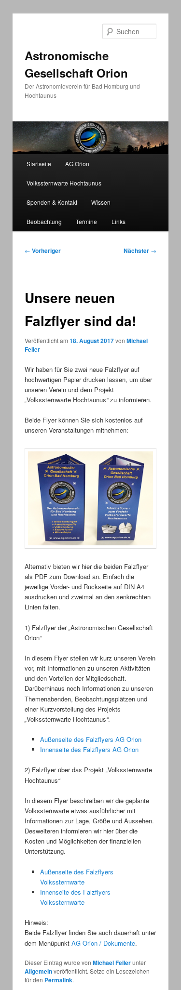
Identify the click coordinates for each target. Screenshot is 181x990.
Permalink (58, 980)
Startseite (39, 163)
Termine (86, 221)
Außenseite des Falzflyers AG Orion (90, 739)
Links (118, 221)
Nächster (140, 250)
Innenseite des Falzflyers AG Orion (89, 749)
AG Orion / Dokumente (103, 943)
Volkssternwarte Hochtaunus (64, 183)
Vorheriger (43, 250)
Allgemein (38, 971)
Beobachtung (44, 221)
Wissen (101, 202)
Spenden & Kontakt (52, 202)
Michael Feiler (112, 962)
